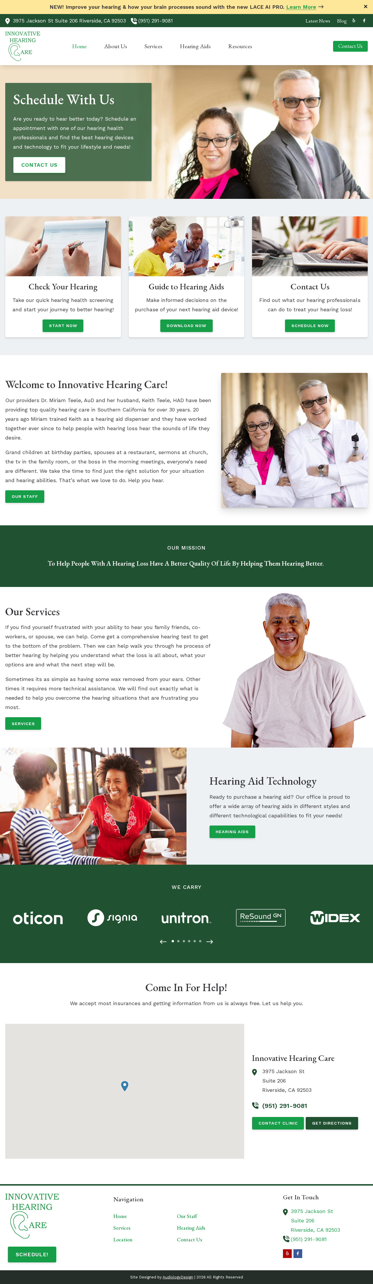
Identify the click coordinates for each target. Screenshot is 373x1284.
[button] (163, 942)
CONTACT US (39, 165)
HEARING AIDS (232, 831)
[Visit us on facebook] (364, 20)
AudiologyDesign (178, 1277)
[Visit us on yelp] (353, 20)
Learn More (301, 7)
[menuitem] (318, 20)
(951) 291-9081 (155, 21)
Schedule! (32, 1254)
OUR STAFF (25, 496)
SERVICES (23, 723)
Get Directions (332, 1123)
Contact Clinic (278, 1123)
